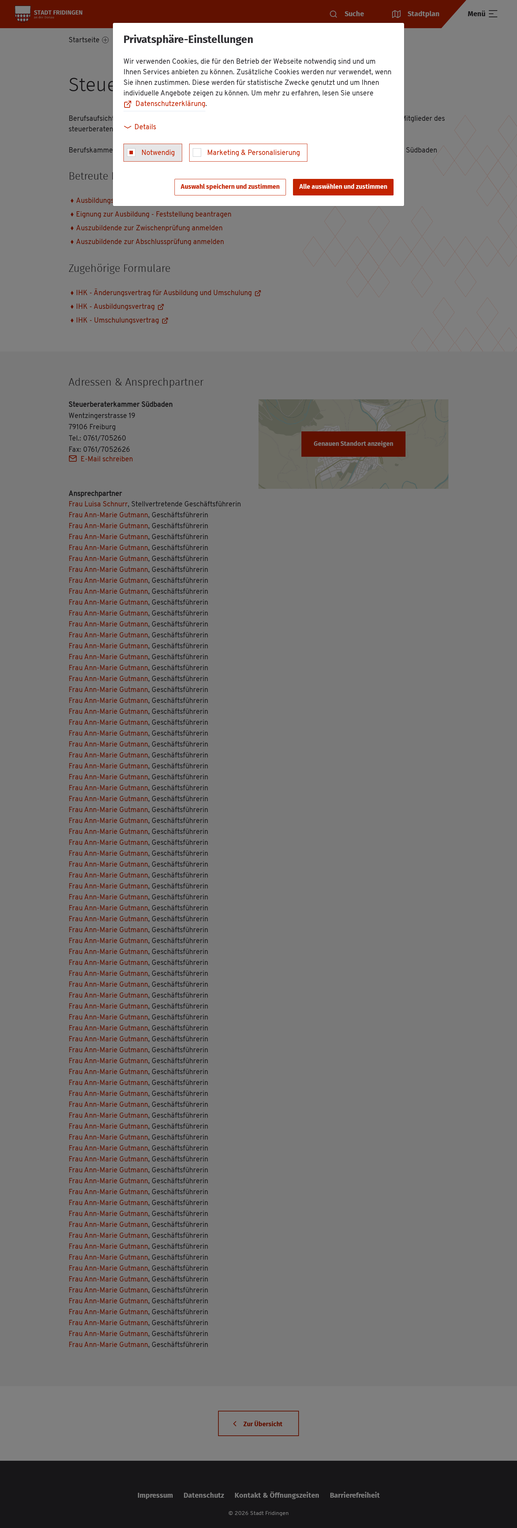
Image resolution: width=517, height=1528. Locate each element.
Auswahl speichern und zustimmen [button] (230, 187)
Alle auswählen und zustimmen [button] (343, 187)
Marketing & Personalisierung (253, 153)
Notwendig (158, 153)
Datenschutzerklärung (170, 104)
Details (145, 127)
